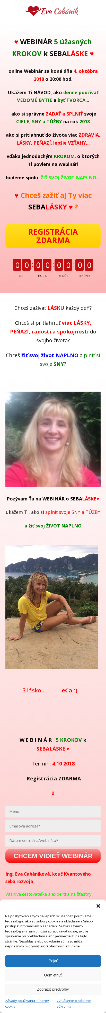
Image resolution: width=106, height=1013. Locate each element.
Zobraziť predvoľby (53, 989)
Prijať (53, 961)
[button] (98, 906)
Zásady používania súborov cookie (27, 1003)
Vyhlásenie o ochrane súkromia (74, 1003)
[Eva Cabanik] (52, 11)
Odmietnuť (53, 975)
